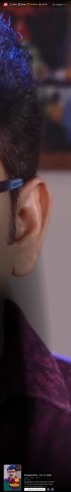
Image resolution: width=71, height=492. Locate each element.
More (45, 486)
